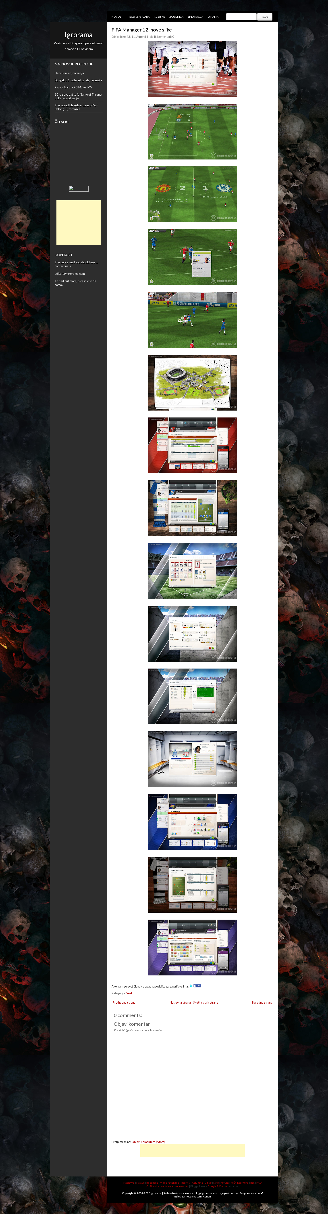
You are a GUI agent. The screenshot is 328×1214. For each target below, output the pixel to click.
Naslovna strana (180, 1002)
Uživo (208, 1182)
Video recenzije (169, 1182)
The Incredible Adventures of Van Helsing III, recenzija (76, 107)
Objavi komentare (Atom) (148, 1142)
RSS (252, 1182)
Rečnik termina (239, 1182)
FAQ (259, 1182)
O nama (213, 16)
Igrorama (79, 34)
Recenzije (152, 1182)
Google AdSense (217, 1186)
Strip (216, 1182)
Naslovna (129, 1182)
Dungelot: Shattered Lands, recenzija (78, 80)
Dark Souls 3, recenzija (69, 73)
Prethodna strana (124, 1002)
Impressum (182, 1186)
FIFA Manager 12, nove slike (142, 30)
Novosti (117, 16)
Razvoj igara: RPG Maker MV (73, 87)
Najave (140, 1182)
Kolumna (197, 1182)
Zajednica (176, 16)
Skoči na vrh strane (205, 1002)
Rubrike (159, 16)
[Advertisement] (78, 222)
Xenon (207, 1196)
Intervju (185, 1182)
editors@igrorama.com (70, 273)
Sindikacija (195, 16)
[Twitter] (191, 986)
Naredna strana (262, 1002)
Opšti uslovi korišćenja (159, 1186)
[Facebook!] (197, 986)
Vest (129, 993)
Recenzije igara (138, 16)
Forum (224, 1182)
